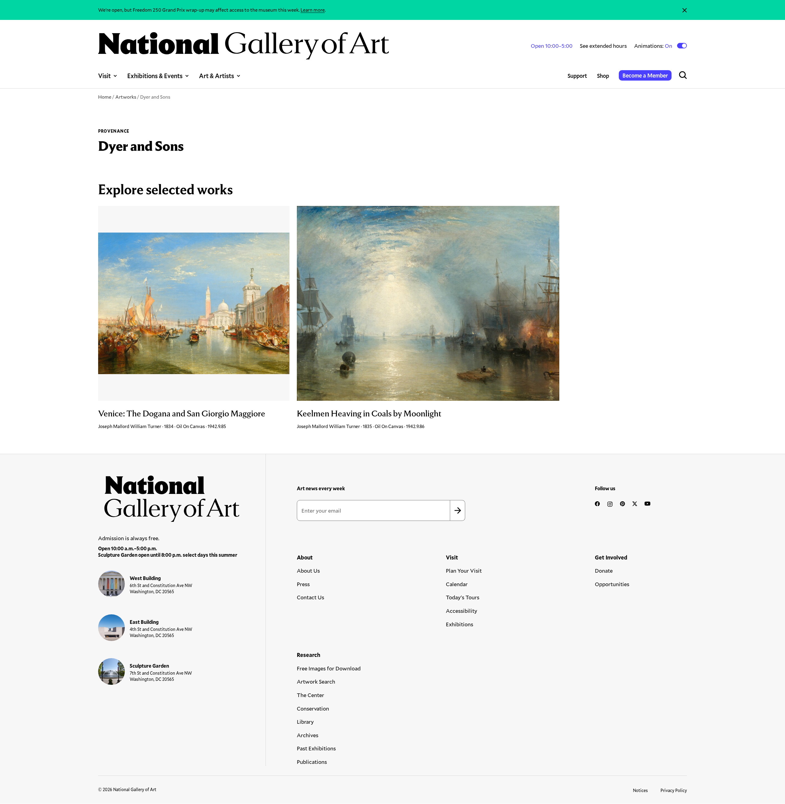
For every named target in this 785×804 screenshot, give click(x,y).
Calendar (457, 584)
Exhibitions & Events (154, 76)
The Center (310, 695)
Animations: (653, 45)
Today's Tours (462, 597)
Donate (604, 570)
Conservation (313, 708)
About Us (308, 570)
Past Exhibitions (316, 748)
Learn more (313, 9)
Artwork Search (316, 681)
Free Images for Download (329, 668)
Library (305, 721)
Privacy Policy (674, 790)
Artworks (125, 96)
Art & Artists (216, 76)
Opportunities (612, 584)
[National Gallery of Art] (169, 495)
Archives (307, 735)
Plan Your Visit (464, 570)
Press (303, 584)
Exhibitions (459, 624)
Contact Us (310, 597)
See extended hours (603, 45)
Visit (104, 76)
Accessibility (461, 610)
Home (104, 96)
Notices (640, 790)
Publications (312, 761)
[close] (684, 10)
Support (577, 75)
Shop (603, 75)
